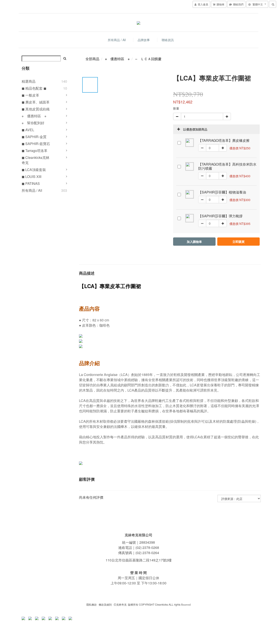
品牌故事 (144, 40)
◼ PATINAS (31, 183)
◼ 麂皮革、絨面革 (36, 102)
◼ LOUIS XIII (31, 176)
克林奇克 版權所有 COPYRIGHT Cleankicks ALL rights (148, 604)
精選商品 (28, 81)
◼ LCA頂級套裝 (34, 169)
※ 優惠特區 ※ (34, 115)
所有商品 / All (117, 40)
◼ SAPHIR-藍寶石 (36, 143)
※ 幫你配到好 (33, 122)
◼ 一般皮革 (30, 95)
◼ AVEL (28, 129)
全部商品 (92, 58)
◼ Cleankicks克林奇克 (35, 160)
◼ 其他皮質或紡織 (36, 108)
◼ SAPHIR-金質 (34, 136)
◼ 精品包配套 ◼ (34, 88)
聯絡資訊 (168, 40)
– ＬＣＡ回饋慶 (148, 58)
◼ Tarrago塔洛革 (34, 150)
